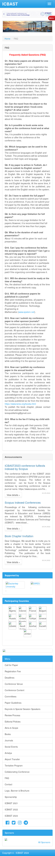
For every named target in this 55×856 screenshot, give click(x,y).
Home (7, 38)
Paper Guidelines (13, 702)
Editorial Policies (12, 721)
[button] (6, 26)
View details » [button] (13, 494)
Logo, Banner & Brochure (17, 790)
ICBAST (10, 4)
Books (8, 734)
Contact (8, 784)
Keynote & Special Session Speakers (22, 709)
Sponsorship (11, 796)
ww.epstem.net (27, 311)
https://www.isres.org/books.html (20, 403)
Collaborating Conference (17, 771)
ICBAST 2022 (11, 809)
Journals (9, 740)
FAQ (7, 778)
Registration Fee (13, 671)
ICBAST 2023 (11, 815)
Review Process (12, 715)
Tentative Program (14, 765)
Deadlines (9, 677)
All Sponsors (44, 842)
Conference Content (14, 690)
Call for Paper (11, 665)
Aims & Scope (11, 727)
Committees (10, 696)
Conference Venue (14, 683)
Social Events (11, 746)
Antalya (8, 752)
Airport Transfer (12, 759)
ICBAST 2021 (11, 803)
